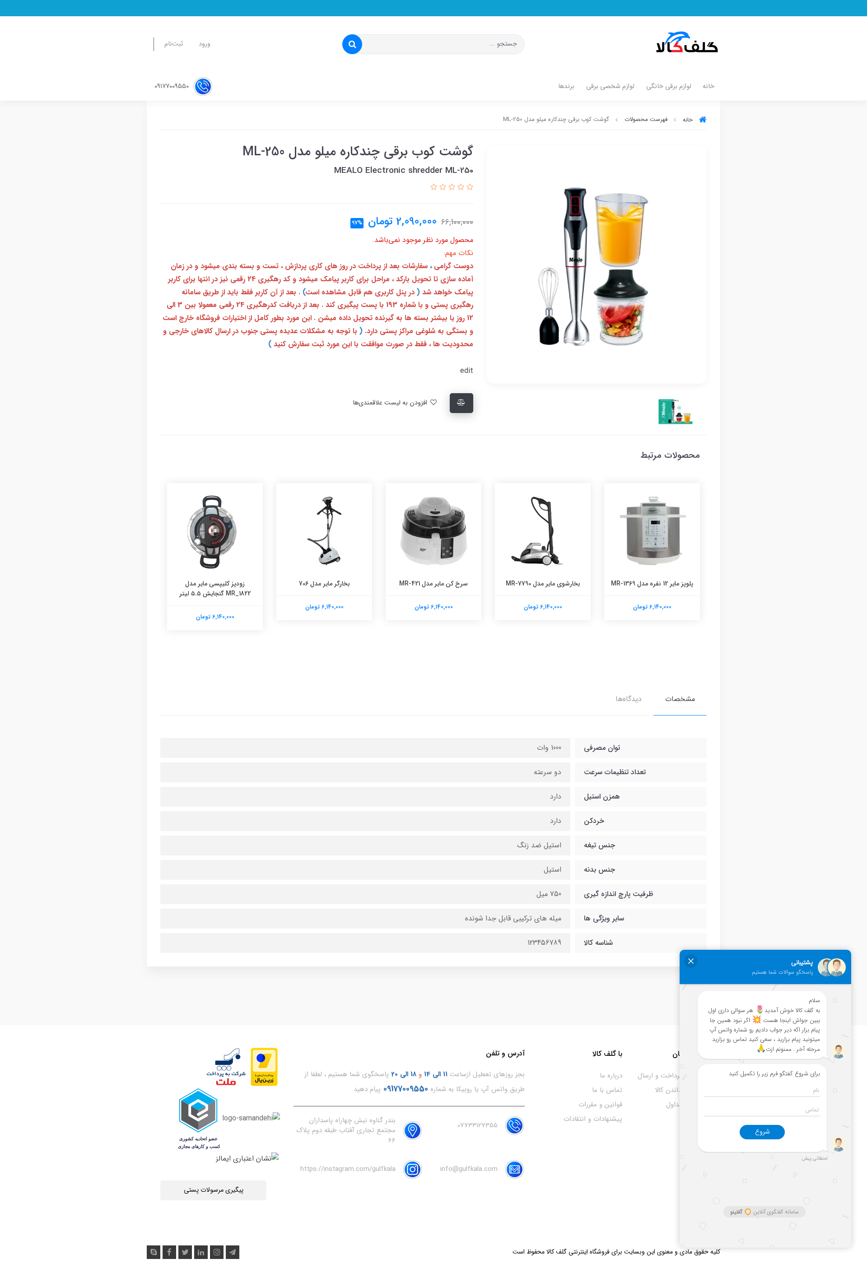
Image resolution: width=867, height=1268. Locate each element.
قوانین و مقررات (600, 1104)
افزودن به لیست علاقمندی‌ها (391, 403)
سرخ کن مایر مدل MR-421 (542, 584)
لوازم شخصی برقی (610, 86)
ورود (204, 44)
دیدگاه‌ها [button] (628, 699)
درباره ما (611, 1075)
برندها (566, 86)
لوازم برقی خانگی (668, 86)
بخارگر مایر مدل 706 (433, 584)
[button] (468, 187)
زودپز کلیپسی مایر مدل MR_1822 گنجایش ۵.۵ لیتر (324, 589)
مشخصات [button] (680, 699)
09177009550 (172, 86)
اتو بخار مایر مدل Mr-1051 (215, 584)
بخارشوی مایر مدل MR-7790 (652, 584)
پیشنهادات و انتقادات (593, 1119)
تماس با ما (607, 1090)
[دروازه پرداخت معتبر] (264, 1066)
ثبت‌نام (173, 44)
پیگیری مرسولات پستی (213, 1190)
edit (466, 370)
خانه (708, 86)
